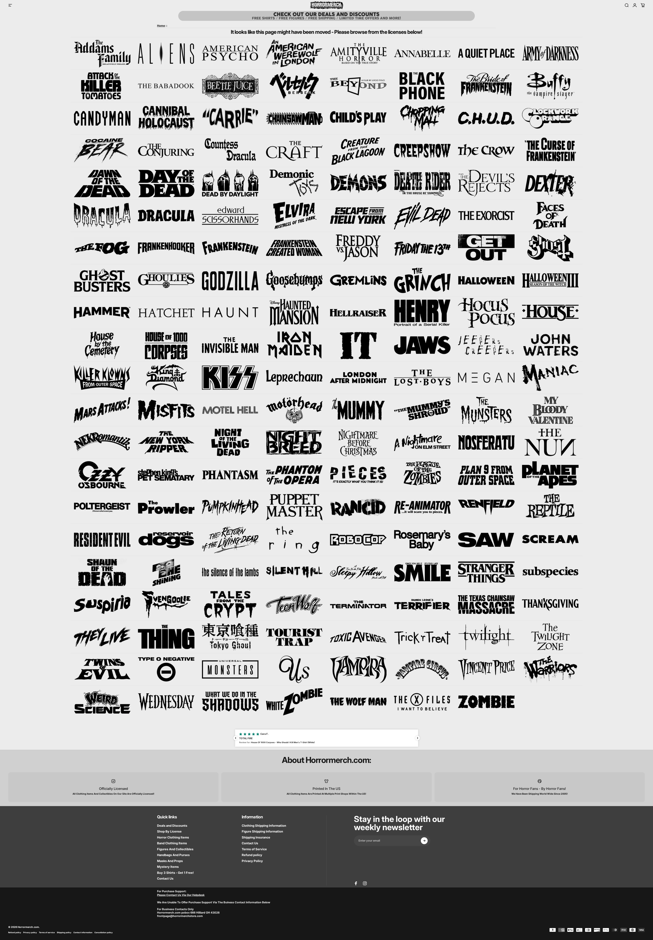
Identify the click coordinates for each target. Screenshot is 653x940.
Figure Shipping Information (262, 831)
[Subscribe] (424, 840)
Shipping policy (64, 932)
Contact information (82, 932)
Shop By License (169, 831)
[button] (326, 738)
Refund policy (252, 855)
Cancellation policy (103, 932)
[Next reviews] (417, 738)
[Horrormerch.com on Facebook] (356, 883)
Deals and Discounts (172, 825)
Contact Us (165, 878)
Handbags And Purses (173, 855)
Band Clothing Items (172, 843)
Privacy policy (30, 932)
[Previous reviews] (235, 738)
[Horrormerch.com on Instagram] (365, 883)
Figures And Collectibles (175, 849)
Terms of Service (254, 849)
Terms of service (47, 932)
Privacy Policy (252, 861)
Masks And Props (170, 861)
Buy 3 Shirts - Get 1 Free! (175, 872)
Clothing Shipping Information (264, 825)
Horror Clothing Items (173, 837)
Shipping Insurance (256, 837)
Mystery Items (168, 867)
